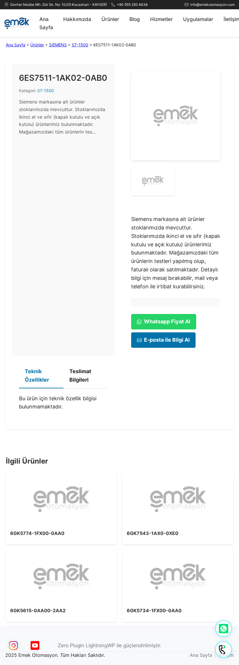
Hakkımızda (77, 19)
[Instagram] (13, 645)
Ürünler (110, 19)
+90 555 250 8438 (132, 4)
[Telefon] (223, 649)
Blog (134, 19)
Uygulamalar (198, 19)
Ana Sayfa (46, 23)
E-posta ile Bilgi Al (167, 340)
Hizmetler (161, 19)
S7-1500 (80, 44)
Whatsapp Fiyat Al (167, 321)
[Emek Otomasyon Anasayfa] (16, 23)
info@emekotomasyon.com (212, 4)
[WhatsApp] (223, 628)
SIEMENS (58, 44)
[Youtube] (35, 645)
